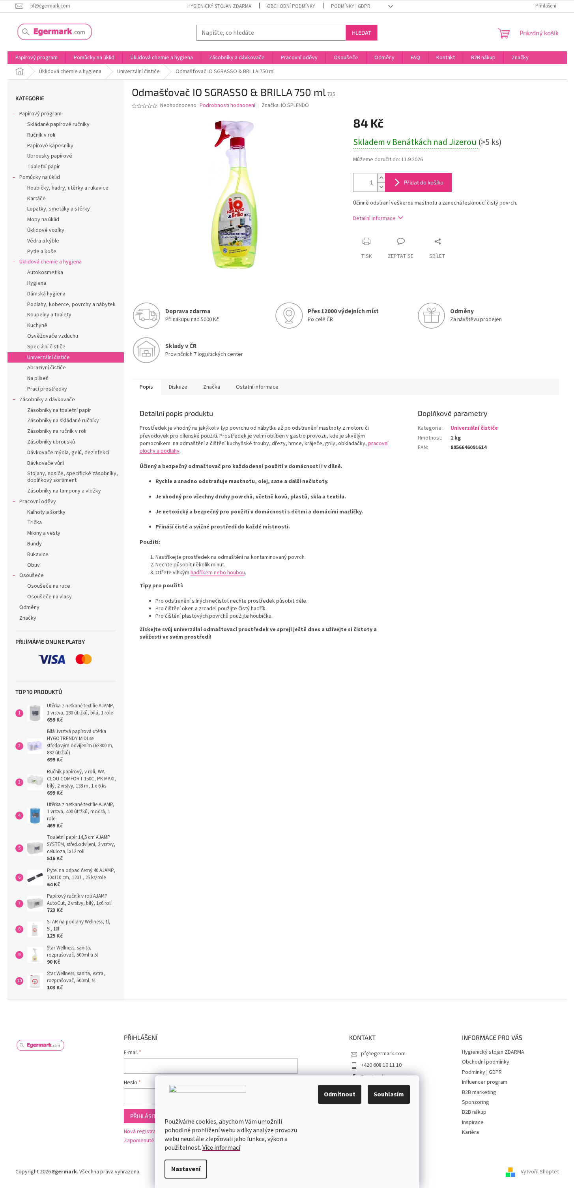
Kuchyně (37, 325)
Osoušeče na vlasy (49, 597)
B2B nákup (474, 1112)
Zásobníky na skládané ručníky (63, 421)
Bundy (34, 544)
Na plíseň (38, 378)
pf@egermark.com (383, 1054)
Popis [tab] (146, 387)
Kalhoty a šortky (46, 512)
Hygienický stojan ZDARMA (219, 6)
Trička (34, 522)
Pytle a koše (41, 252)
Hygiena (36, 283)
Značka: (285, 105)
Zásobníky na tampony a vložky (64, 491)
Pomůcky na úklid (39, 177)
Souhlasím (389, 1094)
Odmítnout (339, 1094)
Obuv (33, 565)
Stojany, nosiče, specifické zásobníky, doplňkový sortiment (72, 477)
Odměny (29, 607)
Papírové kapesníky (50, 146)
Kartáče (36, 199)
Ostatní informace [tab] (257, 387)
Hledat (361, 32)
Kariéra (470, 1132)
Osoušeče (31, 575)
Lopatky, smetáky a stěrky (58, 209)
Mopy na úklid (43, 220)
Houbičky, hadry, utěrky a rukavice (67, 188)
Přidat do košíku (423, 182)
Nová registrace (143, 1131)
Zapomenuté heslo (146, 1141)
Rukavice (38, 554)
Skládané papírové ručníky (58, 124)
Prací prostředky (47, 389)
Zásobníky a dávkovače (47, 400)
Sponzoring (475, 1102)
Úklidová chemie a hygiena (50, 262)
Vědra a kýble (43, 241)
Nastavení (185, 1169)
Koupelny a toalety (49, 315)
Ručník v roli (41, 135)
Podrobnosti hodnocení (227, 105)
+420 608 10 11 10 (381, 1065)
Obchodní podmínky (291, 6)
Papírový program (40, 114)
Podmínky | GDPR (350, 6)
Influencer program (484, 1082)
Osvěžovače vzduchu (52, 336)
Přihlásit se (147, 1116)
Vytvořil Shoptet (540, 1172)
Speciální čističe (46, 347)
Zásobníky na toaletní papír (59, 410)
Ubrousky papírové (49, 156)
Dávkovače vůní (45, 463)
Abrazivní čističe (46, 368)
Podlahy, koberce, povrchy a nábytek (71, 304)
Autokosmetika (45, 272)
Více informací (221, 1147)
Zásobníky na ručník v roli (56, 431)
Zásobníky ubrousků (51, 442)
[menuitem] (36, 57)
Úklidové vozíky (45, 230)
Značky (27, 618)
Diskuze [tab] (178, 387)
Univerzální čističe (48, 357)
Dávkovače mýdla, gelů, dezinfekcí (68, 453)
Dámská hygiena (46, 294)
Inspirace (473, 1122)
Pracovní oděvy (37, 502)
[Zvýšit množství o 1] (381, 177)
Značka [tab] (211, 387)
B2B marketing (479, 1092)
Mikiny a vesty (43, 533)
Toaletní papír (43, 167)
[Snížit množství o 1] (381, 187)
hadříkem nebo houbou (218, 573)
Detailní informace (374, 218)
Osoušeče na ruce (48, 586)
